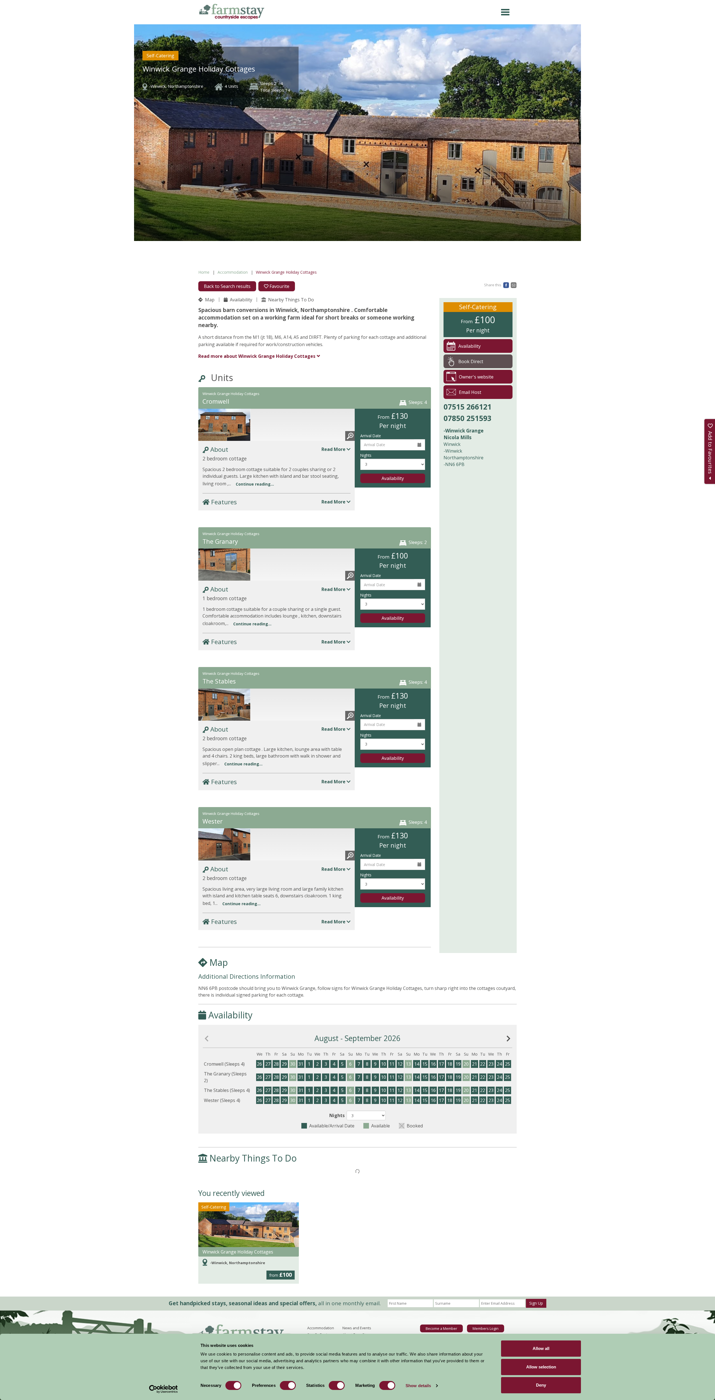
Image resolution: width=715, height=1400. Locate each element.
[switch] (288, 1385)
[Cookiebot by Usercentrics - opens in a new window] (163, 1389)
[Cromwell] (224, 427)
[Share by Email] (514, 285)
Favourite (278, 286)
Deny (541, 1385)
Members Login (486, 1328)
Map (209, 299)
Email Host (470, 392)
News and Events (356, 1327)
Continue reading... (255, 484)
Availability (240, 299)
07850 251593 (468, 418)
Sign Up (536, 1303)
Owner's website (476, 377)
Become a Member (441, 1328)
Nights (365, 455)
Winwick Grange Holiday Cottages (237, 1252)
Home (203, 272)
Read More (334, 449)
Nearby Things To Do (290, 299)
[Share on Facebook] (506, 285)
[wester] (224, 847)
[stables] (224, 707)
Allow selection (541, 1366)
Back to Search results (227, 286)
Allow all (541, 1348)
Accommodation (233, 272)
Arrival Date (370, 435)
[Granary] (224, 567)
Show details (418, 1385)
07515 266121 (468, 407)
